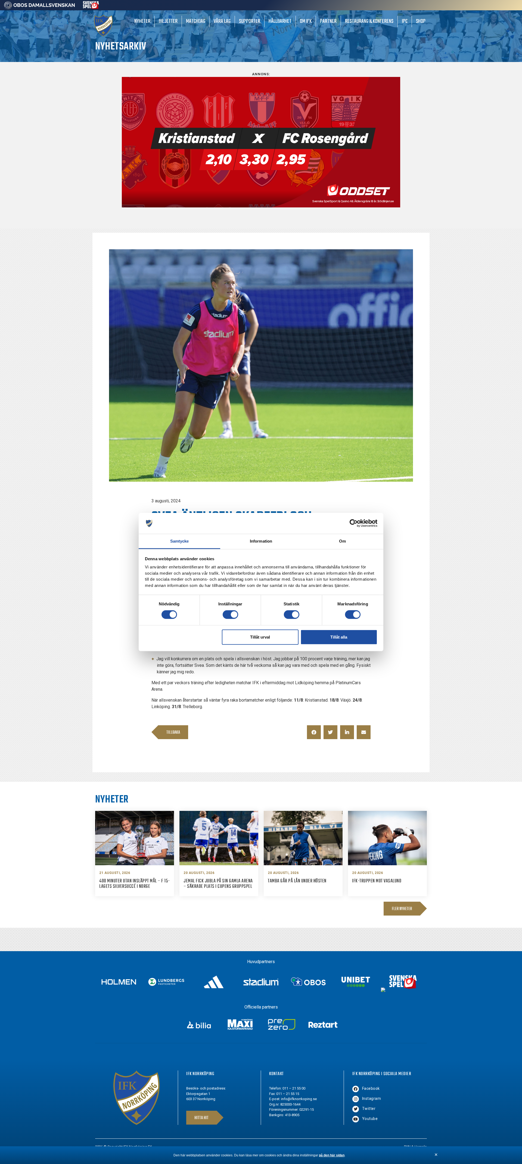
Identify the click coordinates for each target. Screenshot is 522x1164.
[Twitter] (355, 1109)
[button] (314, 732)
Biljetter (168, 21)
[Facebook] (355, 1089)
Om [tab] (342, 541)
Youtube (370, 1118)
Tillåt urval (260, 636)
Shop (420, 21)
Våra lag (222, 21)
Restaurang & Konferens (369, 21)
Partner (328, 21)
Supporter (249, 21)
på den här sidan (331, 1155)
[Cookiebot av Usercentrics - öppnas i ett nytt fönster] (353, 523)
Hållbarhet (280, 21)
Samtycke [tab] (179, 541)
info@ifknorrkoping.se (299, 1099)
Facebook (371, 1088)
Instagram (371, 1098)
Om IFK (306, 21)
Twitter (369, 1108)
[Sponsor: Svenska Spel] (91, 7)
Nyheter (142, 21)
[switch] (230, 614)
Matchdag (195, 21)
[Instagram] (355, 1099)
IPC (405, 21)
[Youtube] (355, 1119)
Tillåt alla (338, 636)
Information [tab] (261, 541)
